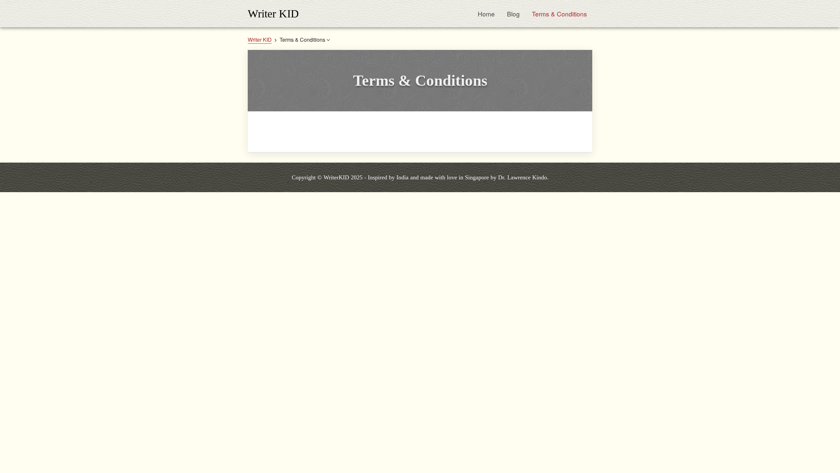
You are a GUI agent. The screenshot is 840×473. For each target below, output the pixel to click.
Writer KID (273, 14)
